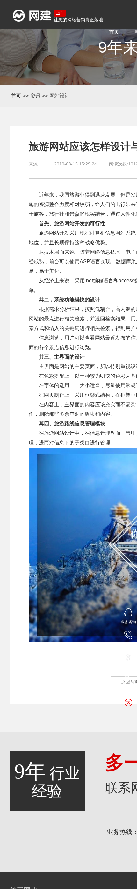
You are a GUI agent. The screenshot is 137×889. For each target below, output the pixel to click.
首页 (114, 32)
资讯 (35, 95)
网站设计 (59, 95)
